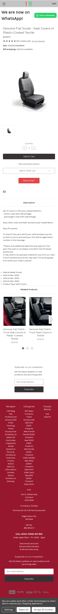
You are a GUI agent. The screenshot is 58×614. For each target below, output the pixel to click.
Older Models (29, 458)
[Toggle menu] (4, 4)
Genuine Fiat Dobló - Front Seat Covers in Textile (40, 332)
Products (29, 414)
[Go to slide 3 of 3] (32, 348)
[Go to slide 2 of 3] (27, 348)
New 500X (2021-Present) (29, 443)
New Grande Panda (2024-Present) (29, 434)
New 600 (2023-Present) (29, 478)
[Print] (4, 191)
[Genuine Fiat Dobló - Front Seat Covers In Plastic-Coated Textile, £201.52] (14, 311)
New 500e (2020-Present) (29, 464)
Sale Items (29, 484)
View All (47, 417)
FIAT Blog (11, 411)
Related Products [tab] (29, 289)
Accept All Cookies (43, 609)
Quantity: (29, 143)
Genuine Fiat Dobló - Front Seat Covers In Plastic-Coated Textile (14, 334)
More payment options (29, 164)
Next (51, 319)
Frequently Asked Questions (11, 446)
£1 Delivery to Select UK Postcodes (11, 437)
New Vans (29, 469)
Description (29, 202)
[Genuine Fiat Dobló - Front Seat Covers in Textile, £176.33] (40, 311)
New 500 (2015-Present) (29, 426)
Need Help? (29, 180)
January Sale (10, 420)
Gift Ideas (29, 411)
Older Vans (29, 472)
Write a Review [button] (38, 41)
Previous (3, 319)
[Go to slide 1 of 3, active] (23, 348)
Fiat (47, 414)
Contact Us (10, 478)
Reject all (23, 609)
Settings (8, 609)
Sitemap (10, 481)
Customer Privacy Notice (10, 461)
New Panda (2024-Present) (29, 452)
